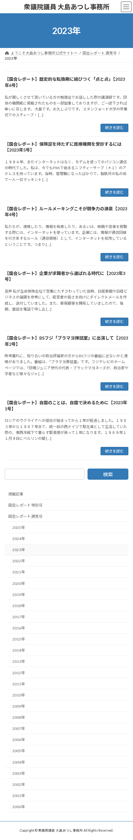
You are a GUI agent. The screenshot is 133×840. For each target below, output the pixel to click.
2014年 (18, 650)
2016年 (18, 628)
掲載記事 (15, 494)
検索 (108, 474)
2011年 (18, 684)
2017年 (18, 617)
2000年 (18, 806)
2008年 (18, 717)
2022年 (18, 561)
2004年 (18, 762)
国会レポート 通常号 (25, 516)
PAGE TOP (123, 808)
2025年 (18, 527)
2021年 (18, 572)
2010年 (18, 695)
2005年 (18, 751)
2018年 (18, 605)
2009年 (18, 706)
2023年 (18, 549)
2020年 (18, 583)
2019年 (18, 594)
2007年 (18, 728)
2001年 (18, 795)
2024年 (18, 538)
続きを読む (114, 127)
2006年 (18, 739)
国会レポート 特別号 (25, 505)
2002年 (18, 784)
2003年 (18, 773)
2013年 (18, 661)
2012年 (18, 673)
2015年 (18, 639)
